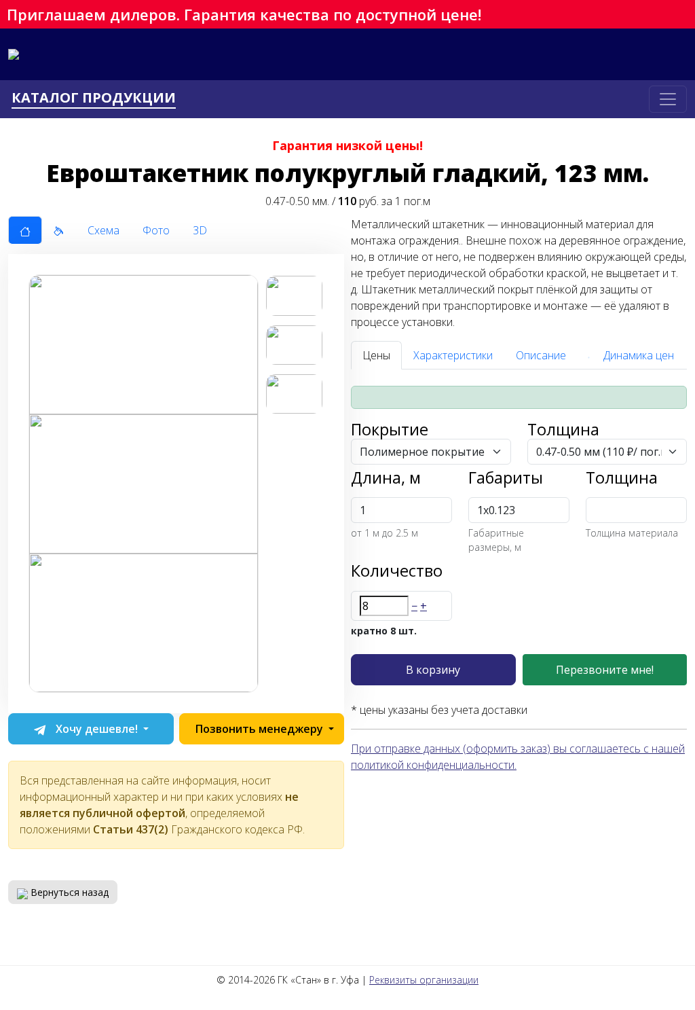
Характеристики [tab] (453, 355)
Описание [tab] (541, 355)
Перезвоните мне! (605, 669)
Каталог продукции (94, 98)
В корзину (433, 669)
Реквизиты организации (423, 979)
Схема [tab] (103, 230)
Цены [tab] (376, 355)
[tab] (25, 230)
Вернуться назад (68, 892)
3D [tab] (200, 230)
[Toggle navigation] (668, 99)
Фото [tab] (156, 230)
